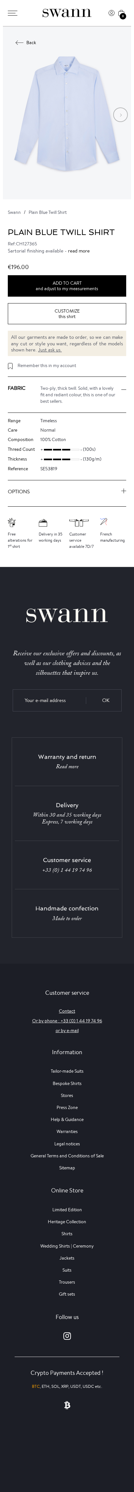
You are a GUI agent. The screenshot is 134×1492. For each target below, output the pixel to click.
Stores (67, 1095)
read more (79, 251)
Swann (14, 212)
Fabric (16, 388)
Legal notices (67, 1144)
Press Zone (67, 1107)
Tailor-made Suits (67, 1071)
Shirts (67, 1234)
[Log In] (111, 13)
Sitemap (67, 1168)
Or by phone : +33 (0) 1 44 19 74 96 (67, 1021)
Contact (67, 1011)
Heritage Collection (67, 1222)
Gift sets (67, 1294)
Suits (67, 1270)
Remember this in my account (47, 365)
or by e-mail (67, 1030)
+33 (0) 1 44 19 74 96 (67, 870)
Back (31, 42)
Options (19, 491)
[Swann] (67, 13)
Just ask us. (50, 350)
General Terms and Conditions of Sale (67, 1156)
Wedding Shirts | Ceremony (67, 1246)
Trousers (67, 1282)
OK (106, 700)
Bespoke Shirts (67, 1083)
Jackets (67, 1258)
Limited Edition (67, 1210)
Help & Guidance (67, 1119)
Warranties (67, 1131)
